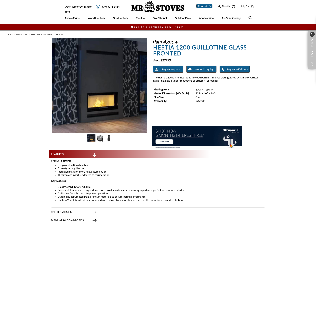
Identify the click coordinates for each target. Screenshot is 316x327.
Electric (140, 18)
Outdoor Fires (183, 18)
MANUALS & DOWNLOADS (67, 220)
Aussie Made (72, 18)
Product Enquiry (204, 69)
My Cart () (247, 6)
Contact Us (204, 5)
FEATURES (57, 154)
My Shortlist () (226, 6)
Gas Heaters (120, 18)
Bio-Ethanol (160, 18)
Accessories (206, 18)
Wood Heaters (96, 18)
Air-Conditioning (231, 18)
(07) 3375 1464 (111, 6)
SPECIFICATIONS (61, 211)
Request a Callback (237, 69)
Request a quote (170, 69)
